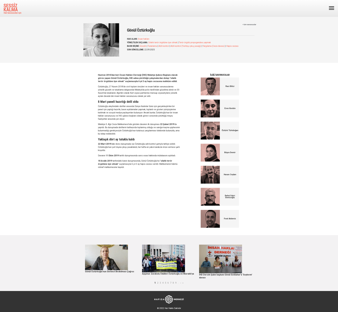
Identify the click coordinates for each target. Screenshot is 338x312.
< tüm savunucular (249, 24)
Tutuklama (152, 46)
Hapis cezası (232, 46)
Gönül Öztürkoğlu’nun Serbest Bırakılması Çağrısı (109, 271)
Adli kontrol (164, 46)
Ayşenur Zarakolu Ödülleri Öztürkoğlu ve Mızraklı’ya (168, 274)
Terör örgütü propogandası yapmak (195, 42)
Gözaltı (143, 46)
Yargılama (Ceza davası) (214, 46)
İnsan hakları (143, 39)
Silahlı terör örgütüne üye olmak (162, 42)
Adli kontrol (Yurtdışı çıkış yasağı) (186, 46)
